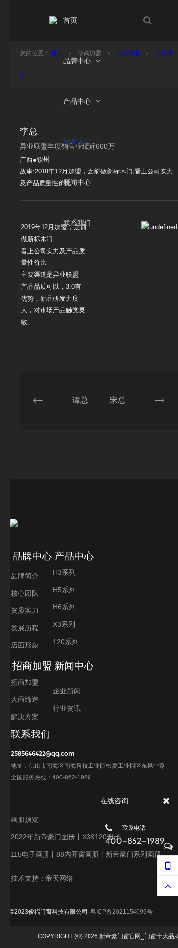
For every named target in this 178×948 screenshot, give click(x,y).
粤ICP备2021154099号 (121, 911)
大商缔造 (128, 53)
